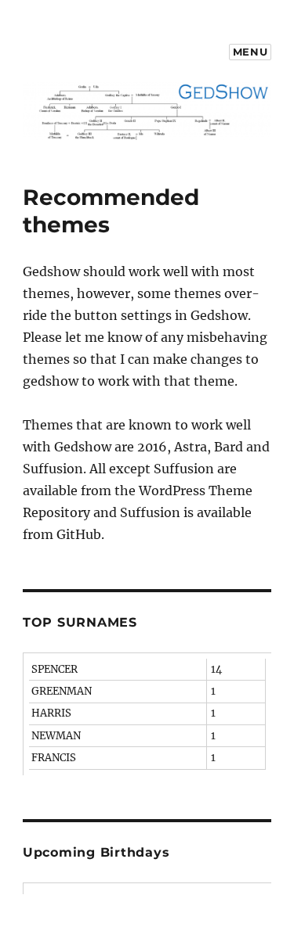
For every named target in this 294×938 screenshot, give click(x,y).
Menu (250, 51)
